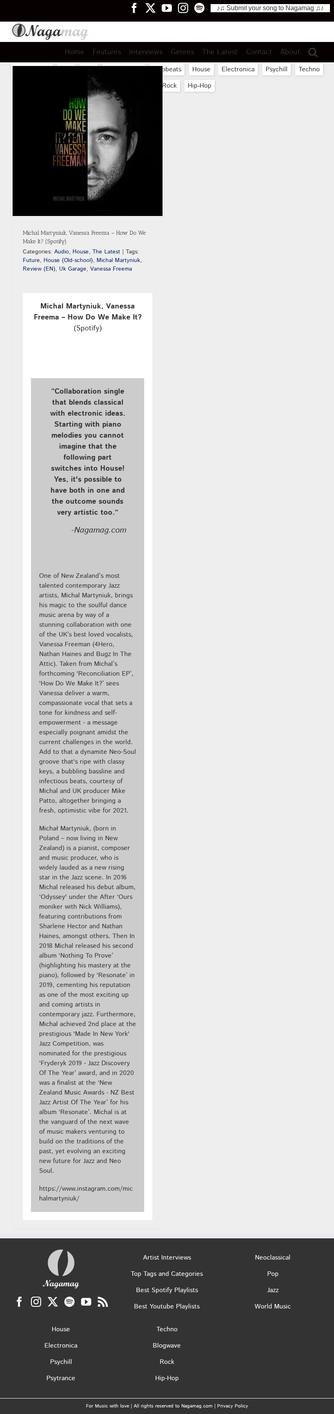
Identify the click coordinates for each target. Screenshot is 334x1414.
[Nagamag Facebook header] (137, 7)
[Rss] (103, 1302)
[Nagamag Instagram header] (186, 7)
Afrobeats (167, 69)
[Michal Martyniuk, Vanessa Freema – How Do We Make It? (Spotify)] (88, 141)
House (201, 69)
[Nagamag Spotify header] (202, 7)
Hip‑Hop (199, 85)
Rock (169, 85)
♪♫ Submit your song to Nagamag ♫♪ (270, 7)
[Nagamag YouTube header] (170, 7)
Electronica (238, 69)
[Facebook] (19, 1302)
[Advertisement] (167, 108)
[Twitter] (53, 1302)
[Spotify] (69, 1302)
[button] (313, 52)
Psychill (277, 69)
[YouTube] (86, 1302)
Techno (309, 69)
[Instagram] (36, 1302)
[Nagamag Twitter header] (153, 7)
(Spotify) (88, 317)
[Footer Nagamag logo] (61, 1251)
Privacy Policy (232, 1406)
